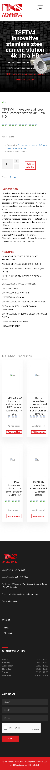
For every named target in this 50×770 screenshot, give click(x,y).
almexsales (13, 601)
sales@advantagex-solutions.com (23, 594)
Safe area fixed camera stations (23, 68)
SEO (46, 762)
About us (8, 633)
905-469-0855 (21, 577)
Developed (19, 765)
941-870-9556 (19, 570)
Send (10, 738)
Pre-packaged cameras (27, 62)
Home (11, 62)
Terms (6, 628)
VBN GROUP (33, 765)
